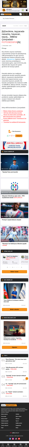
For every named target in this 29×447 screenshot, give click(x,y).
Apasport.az (11, 59)
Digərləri (14, 347)
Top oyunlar (3, 416)
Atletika (17, 414)
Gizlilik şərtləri (19, 423)
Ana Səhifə (15, 25)
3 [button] (12, 267)
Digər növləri (18, 416)
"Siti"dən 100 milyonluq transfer (12, 113)
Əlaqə (17, 427)
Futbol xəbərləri (4, 423)
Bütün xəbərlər (14, 309)
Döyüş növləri (4, 418)
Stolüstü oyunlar (4, 420)
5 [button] (16, 267)
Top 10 (17, 420)
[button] (7, 267)
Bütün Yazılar (14, 271)
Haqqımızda (18, 425)
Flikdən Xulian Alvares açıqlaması (13, 111)
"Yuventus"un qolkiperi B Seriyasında (14, 122)
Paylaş (18, 135)
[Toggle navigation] (26, 14)
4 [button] (14, 267)
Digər (2, 427)
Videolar (17, 418)
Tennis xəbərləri (4, 425)
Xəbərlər (21, 25)
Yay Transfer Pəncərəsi (8, 18)
